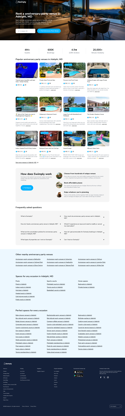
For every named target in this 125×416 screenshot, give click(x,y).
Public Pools (5, 400)
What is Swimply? (26, 216)
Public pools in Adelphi (23, 300)
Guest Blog (5, 380)
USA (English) (113, 406)
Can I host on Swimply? (71, 240)
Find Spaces (27, 188)
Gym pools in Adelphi (23, 337)
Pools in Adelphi (21, 284)
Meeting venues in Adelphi (87, 337)
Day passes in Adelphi (23, 331)
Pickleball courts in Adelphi (56, 284)
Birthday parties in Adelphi (87, 318)
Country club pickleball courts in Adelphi (60, 324)
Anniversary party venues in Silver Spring (29, 265)
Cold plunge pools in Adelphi (25, 296)
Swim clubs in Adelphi (23, 349)
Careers (5, 371)
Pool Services (6, 386)
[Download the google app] (78, 375)
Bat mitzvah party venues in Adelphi (58, 318)
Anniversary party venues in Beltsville (28, 259)
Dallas (55, 384)
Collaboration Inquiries (8, 395)
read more (53, 90)
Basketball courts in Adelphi (56, 290)
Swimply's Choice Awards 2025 (9, 384)
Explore (4, 397)
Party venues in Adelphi (54, 340)
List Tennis (22, 373)
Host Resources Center (25, 380)
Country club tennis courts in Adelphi (28, 328)
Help (4, 391)
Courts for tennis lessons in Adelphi (89, 328)
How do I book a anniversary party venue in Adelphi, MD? (39, 224)
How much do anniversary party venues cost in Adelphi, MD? (82, 217)
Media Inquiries (6, 375)
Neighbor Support (40, 371)
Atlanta (55, 378)
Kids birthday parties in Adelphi (57, 337)
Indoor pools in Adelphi (23, 287)
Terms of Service (25, 406)
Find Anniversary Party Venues (50, 31)
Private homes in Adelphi (86, 287)
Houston (56, 382)
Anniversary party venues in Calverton (59, 259)
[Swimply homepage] (62, 2)
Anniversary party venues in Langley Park (91, 262)
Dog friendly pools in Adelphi (87, 331)
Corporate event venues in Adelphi (27, 324)
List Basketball (23, 378)
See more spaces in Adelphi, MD (26, 163)
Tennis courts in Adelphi (55, 287)
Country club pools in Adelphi (87, 324)
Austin (55, 380)
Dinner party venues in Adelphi (57, 331)
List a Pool (22, 371)
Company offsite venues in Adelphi (58, 321)
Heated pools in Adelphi (23, 293)
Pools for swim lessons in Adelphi (58, 346)
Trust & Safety (6, 393)
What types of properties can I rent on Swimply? (36, 240)
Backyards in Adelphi (85, 284)
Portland (56, 375)
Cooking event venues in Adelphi (88, 321)
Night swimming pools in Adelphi (26, 340)
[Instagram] (108, 377)
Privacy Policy (33, 406)
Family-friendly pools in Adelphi (57, 334)
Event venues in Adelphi (23, 334)
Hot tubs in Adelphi (22, 290)
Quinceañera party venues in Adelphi (90, 346)
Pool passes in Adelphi (23, 346)
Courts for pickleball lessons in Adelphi (59, 328)
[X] (104, 377)
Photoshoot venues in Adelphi (88, 340)
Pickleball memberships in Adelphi (58, 343)
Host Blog (5, 382)
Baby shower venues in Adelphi (26, 315)
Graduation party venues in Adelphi (89, 334)
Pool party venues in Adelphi (87, 343)
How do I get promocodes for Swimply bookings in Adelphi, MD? (83, 233)
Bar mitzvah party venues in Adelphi (27, 318)
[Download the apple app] (78, 372)
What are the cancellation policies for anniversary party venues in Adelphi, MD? (39, 233)
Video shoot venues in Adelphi (57, 352)
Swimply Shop (6, 373)
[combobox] (25, 31)
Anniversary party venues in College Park (29, 262)
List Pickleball (23, 375)
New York (56, 373)
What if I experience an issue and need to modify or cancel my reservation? (83, 225)
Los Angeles (56, 371)
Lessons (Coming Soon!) (8, 389)
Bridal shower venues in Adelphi (26, 321)
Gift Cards (5, 378)
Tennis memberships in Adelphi (26, 352)
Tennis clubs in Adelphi (85, 349)
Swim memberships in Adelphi (57, 349)
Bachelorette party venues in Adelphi (59, 315)
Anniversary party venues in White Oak (91, 265)
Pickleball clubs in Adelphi (24, 343)
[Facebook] (101, 377)
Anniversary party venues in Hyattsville (59, 262)
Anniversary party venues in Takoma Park (60, 265)
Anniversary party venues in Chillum (90, 259)
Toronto (55, 386)
